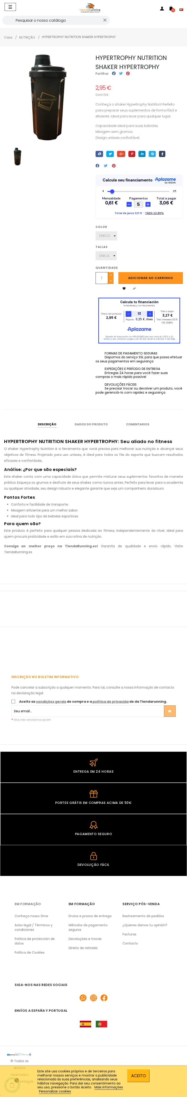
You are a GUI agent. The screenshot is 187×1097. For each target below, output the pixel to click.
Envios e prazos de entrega (90, 916)
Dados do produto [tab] (91, 424)
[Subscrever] (170, 711)
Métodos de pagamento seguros (88, 927)
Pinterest (128, 74)
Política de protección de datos (35, 941)
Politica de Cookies (29, 952)
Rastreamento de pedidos (143, 916)
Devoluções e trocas (85, 939)
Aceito (138, 1076)
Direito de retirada (83, 948)
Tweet (121, 74)
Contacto (130, 943)
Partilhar (114, 74)
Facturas (129, 934)
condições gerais (51, 701)
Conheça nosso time (31, 916)
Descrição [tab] (47, 424)
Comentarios (137, 424)
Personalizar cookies (55, 1091)
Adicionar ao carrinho (150, 278)
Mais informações (108, 1087)
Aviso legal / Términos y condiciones (33, 927)
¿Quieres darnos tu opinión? (144, 925)
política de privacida (111, 701)
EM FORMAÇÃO (28, 904)
